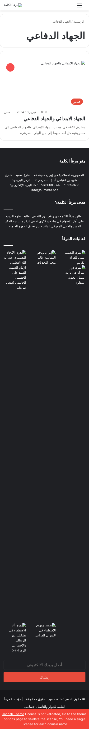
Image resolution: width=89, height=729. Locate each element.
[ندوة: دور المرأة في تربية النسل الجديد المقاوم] (74, 444)
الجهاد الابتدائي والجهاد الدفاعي (54, 118)
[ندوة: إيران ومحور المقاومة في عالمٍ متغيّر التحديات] (44, 429)
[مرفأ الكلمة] (13, 5)
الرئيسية (79, 21)
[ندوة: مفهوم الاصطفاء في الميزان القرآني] (44, 630)
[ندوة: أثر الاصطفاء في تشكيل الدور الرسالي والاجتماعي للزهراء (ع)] (15, 638)
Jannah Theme (13, 714)
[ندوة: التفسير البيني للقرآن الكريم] (74, 257)
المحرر (8, 112)
